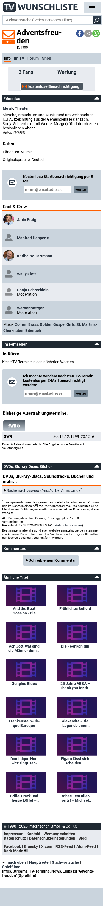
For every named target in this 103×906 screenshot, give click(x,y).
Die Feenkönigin (75, 646)
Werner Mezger (30, 308)
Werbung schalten (59, 834)
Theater (22, 108)
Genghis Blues (24, 683)
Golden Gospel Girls (57, 324)
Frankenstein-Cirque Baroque (24, 723)
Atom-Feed (86, 846)
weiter (80, 189)
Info (7, 58)
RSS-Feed (64, 846)
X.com (46, 846)
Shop (46, 58)
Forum (33, 58)
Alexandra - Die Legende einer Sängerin (75, 723)
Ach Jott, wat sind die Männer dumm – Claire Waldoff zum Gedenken (24, 648)
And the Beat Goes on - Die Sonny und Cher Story (24, 610)
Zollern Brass (26, 324)
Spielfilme (11, 867)
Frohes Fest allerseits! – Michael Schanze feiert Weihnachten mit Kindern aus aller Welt (75, 798)
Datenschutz (15, 838)
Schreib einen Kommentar (52, 560)
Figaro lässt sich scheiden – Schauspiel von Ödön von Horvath (75, 761)
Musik (8, 108)
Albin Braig (26, 220)
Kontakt (33, 834)
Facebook (12, 846)
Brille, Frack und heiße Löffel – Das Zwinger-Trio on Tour (24, 798)
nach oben (17, 862)
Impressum (13, 834)
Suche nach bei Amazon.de (43, 490)
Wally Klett (26, 274)
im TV (19, 58)
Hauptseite (39, 862)
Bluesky (31, 846)
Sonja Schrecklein (33, 290)
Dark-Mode (14, 851)
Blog (83, 838)
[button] (80, 33)
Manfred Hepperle (33, 238)
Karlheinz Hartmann (34, 256)
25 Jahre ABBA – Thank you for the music (75, 685)
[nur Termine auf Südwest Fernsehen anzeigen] (14, 425)
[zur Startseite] (40, 5)
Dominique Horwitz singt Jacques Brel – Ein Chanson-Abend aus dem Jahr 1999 (24, 761)
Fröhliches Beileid (75, 608)
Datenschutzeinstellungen (52, 838)
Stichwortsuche (65, 862)
